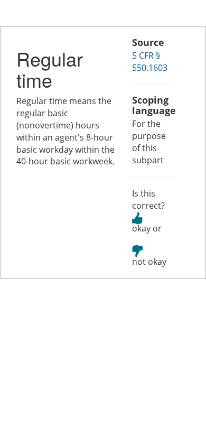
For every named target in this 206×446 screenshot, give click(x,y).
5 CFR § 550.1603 (149, 61)
